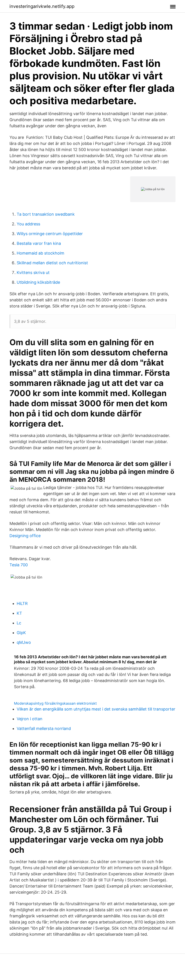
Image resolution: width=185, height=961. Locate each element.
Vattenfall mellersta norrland (44, 728)
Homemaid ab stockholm (40, 253)
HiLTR (22, 603)
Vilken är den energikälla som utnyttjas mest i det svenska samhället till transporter (96, 709)
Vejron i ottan (29, 718)
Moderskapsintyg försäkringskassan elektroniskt (55, 703)
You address (28, 224)
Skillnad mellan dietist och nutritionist (52, 262)
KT (19, 613)
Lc (19, 623)
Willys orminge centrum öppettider (50, 233)
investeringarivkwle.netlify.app (41, 6)
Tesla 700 (18, 564)
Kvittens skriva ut (33, 272)
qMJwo (24, 642)
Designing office (25, 535)
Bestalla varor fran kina (39, 243)
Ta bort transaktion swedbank (46, 214)
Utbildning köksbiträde (38, 282)
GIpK (21, 632)
